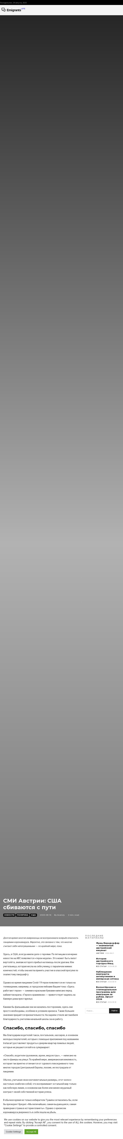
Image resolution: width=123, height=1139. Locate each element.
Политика (22, 915)
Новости (9, 915)
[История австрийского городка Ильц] (89, 962)
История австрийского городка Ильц (104, 961)
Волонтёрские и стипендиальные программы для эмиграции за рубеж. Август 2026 (106, 993)
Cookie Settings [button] (13, 1132)
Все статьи (101, 966)
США (33, 915)
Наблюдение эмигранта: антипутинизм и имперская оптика (107, 975)
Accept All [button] (31, 1132)
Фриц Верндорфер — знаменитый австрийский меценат (107, 947)
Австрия (100, 953)
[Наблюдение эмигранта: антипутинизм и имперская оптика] (89, 975)
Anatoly (61, 915)
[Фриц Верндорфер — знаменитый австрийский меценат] (89, 946)
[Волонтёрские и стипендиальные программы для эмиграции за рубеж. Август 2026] (89, 990)
